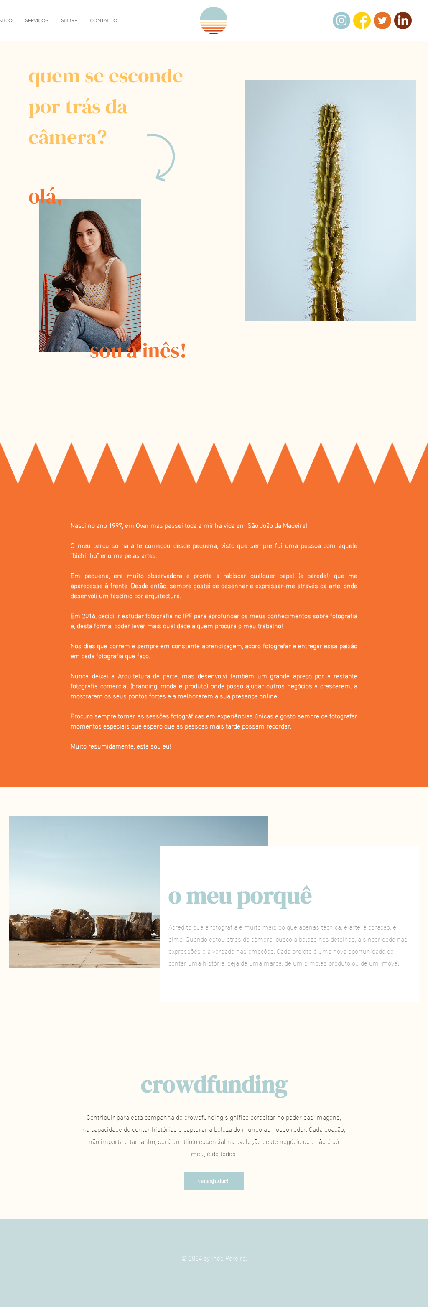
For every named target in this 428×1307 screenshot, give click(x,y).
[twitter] (382, 20)
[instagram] (341, 20)
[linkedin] (403, 20)
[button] (37, 20)
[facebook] (362, 20)
